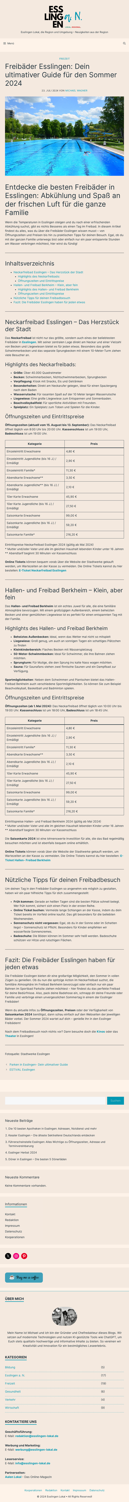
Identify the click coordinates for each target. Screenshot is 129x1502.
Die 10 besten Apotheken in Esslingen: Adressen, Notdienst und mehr (52, 1128)
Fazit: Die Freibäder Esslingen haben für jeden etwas (49, 302)
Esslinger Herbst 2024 (22, 1152)
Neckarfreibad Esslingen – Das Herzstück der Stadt (48, 272)
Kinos (101, 1031)
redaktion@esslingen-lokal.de (36, 1436)
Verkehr (10, 1399)
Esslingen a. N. (15, 1375)
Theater (10, 1036)
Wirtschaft (12, 1407)
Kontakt (10, 1214)
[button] (124, 43)
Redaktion (12, 1220)
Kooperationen (15, 1237)
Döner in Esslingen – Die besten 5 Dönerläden (37, 1159)
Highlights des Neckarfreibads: (39, 276)
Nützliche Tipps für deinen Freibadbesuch (42, 298)
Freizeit (64, 58)
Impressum (12, 1225)
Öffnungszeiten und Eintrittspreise (41, 281)
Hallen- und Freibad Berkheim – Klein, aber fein (46, 285)
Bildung (10, 1367)
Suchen (116, 1100)
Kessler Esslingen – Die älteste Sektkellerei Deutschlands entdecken (51, 1135)
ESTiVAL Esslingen (22, 1069)
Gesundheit (13, 1391)
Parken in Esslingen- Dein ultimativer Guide (39, 1064)
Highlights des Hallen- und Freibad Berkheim (48, 289)
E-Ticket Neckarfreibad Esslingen (42, 570)
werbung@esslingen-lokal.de (36, 1449)
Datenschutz (13, 1231)
